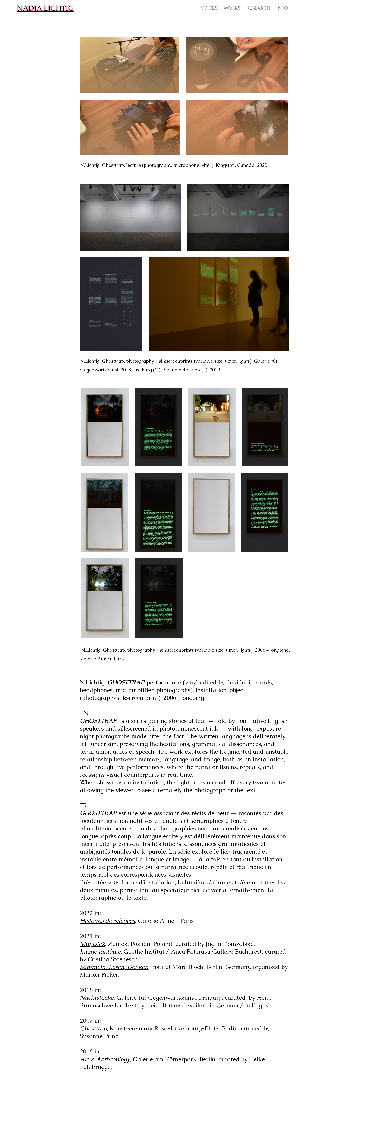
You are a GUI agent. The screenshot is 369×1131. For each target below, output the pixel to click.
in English (258, 1005)
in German (224, 1005)
